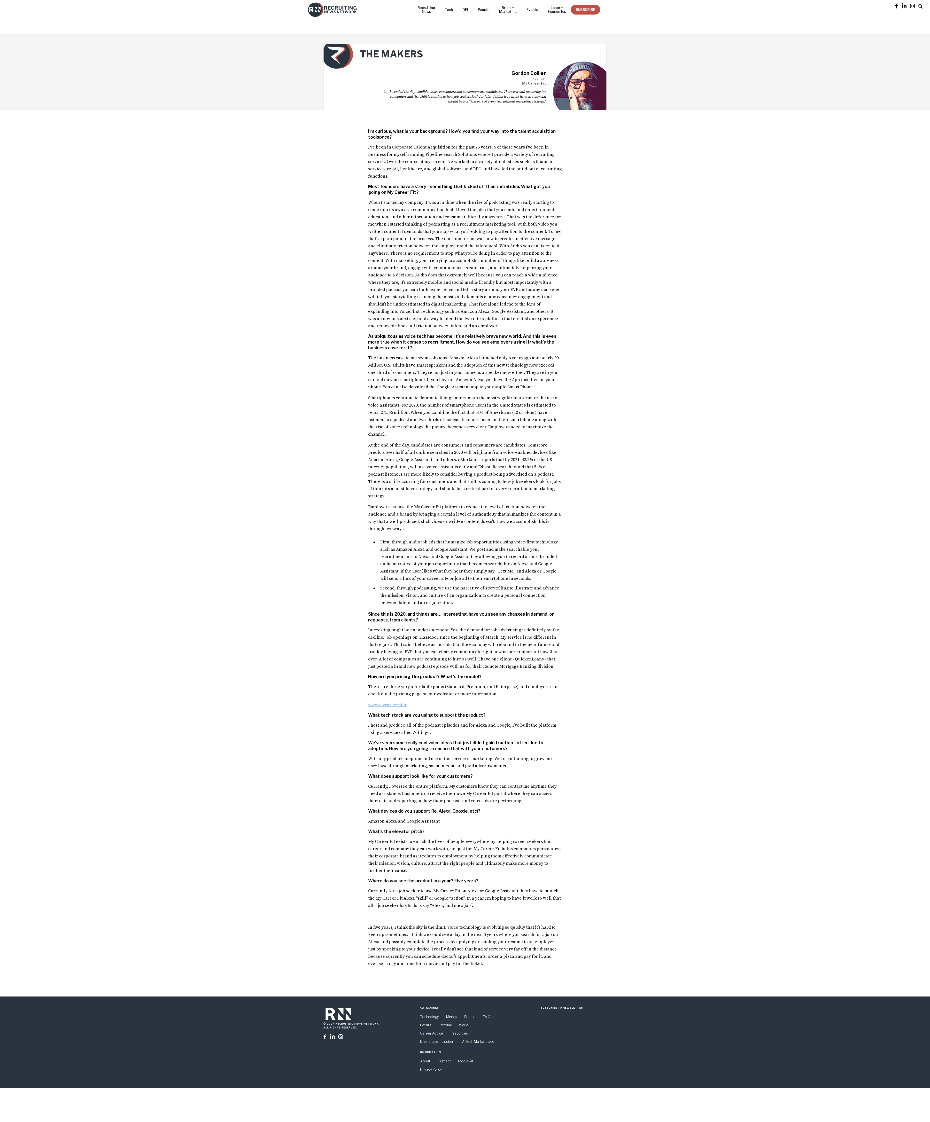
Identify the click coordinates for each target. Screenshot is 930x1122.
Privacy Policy (431, 1069)
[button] (920, 5)
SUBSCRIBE (585, 10)
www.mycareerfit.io (387, 705)
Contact (444, 1061)
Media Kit (465, 1061)
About (425, 1061)
